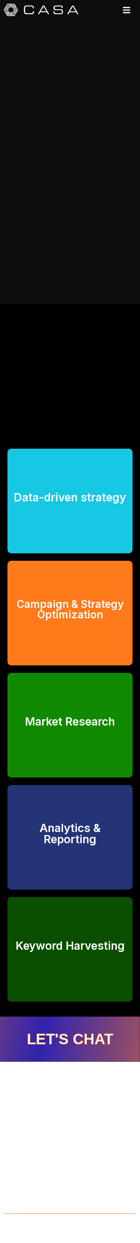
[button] (126, 10)
